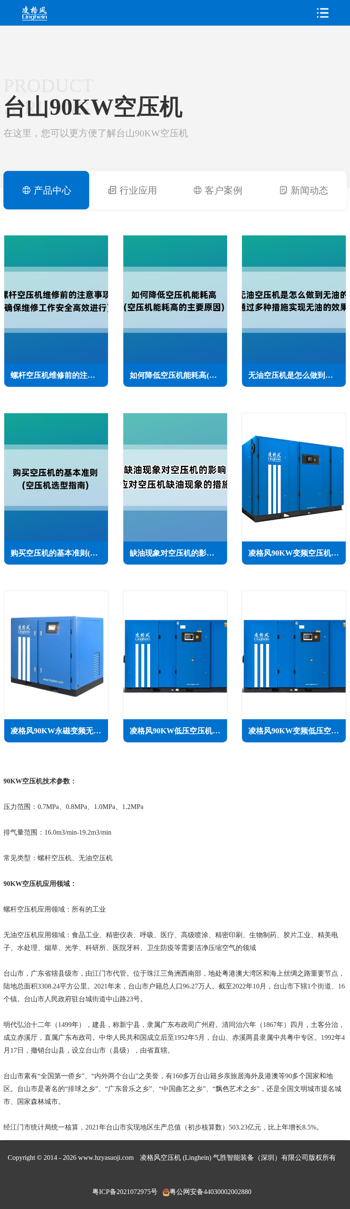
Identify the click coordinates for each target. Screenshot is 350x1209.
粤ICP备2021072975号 (125, 1191)
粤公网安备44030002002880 (210, 1191)
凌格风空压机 (52, 13)
